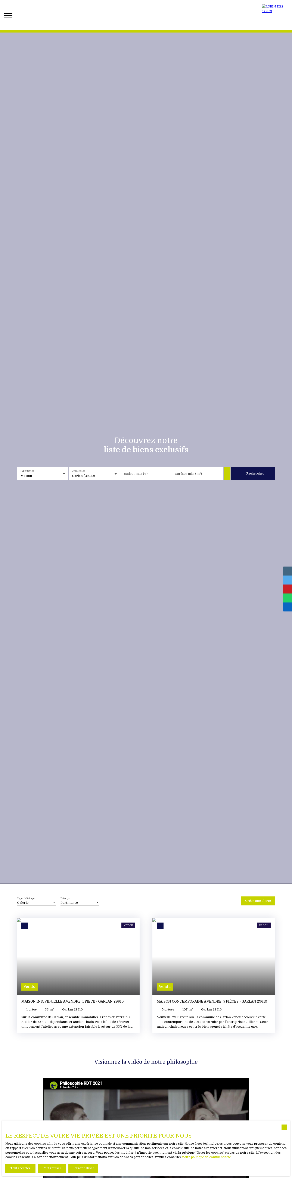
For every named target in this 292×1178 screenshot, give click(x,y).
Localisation (79, 471)
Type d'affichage (25, 898)
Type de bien (27, 471)
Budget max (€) (135, 473)
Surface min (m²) (188, 473)
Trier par (65, 898)
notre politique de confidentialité (206, 1157)
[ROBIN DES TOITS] (275, 15)
